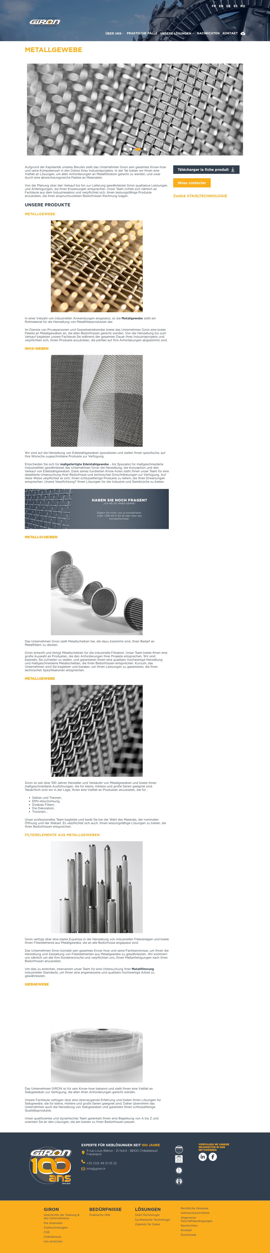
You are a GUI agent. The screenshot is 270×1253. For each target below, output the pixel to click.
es (235, 6)
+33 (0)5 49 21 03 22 (102, 1163)
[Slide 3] (138, 149)
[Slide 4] (145, 149)
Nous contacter (192, 183)
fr (214, 6)
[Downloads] (243, 34)
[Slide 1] (125, 149)
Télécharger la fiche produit (203, 169)
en (221, 6)
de (228, 6)
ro (242, 6)
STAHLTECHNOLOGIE (207, 196)
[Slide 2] (131, 149)
